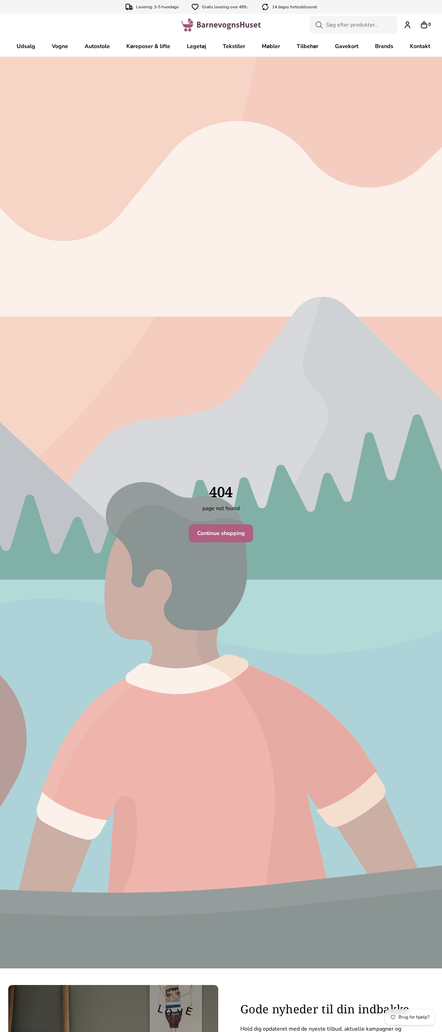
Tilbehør (307, 46)
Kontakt (420, 46)
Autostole (97, 46)
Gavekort (346, 46)
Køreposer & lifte (148, 46)
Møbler (271, 46)
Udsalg (26, 46)
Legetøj (196, 46)
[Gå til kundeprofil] (407, 25)
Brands (384, 46)
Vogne (60, 46)
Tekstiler (234, 46)
